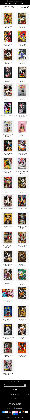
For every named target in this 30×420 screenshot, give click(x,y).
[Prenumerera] (25, 385)
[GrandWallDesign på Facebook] (16, 389)
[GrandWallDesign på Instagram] (13, 389)
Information (15, 394)
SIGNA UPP (22, 3)
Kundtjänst (14, 398)
